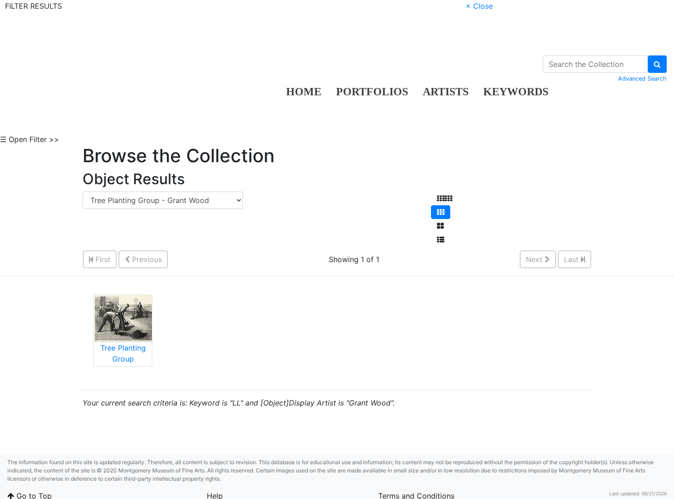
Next (535, 259)
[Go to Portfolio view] (440, 226)
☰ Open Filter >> (29, 139)
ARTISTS (446, 92)
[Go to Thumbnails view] (440, 212)
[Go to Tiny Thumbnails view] (444, 198)
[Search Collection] (657, 64)
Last (572, 259)
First (101, 259)
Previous (146, 259)
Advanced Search (642, 78)
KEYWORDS (515, 92)
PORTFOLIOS (372, 92)
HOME (303, 92)
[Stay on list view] (440, 240)
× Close (479, 6)
